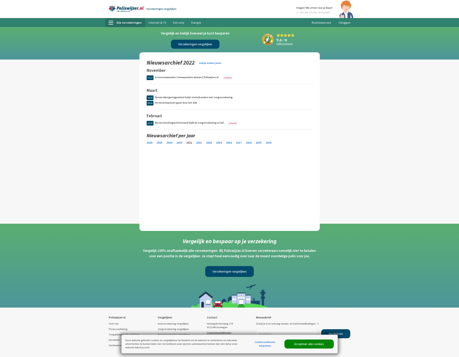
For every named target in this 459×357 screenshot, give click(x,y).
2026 (149, 142)
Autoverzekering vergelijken (173, 323)
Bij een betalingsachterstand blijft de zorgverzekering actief (189, 122)
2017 (239, 142)
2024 (169, 142)
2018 (229, 142)
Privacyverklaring (118, 329)
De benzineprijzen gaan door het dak (176, 102)
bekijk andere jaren (210, 63)
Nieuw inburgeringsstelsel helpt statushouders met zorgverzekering (193, 97)
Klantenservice (321, 23)
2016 (249, 142)
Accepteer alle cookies (309, 344)
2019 (219, 142)
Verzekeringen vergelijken (195, 44)
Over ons (114, 323)
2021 (199, 142)
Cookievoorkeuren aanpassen (264, 343)
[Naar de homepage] (127, 9)
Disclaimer (114, 340)
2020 (209, 142)
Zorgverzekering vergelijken (173, 329)
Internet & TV (157, 23)
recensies (284, 44)
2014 (268, 142)
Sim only (178, 23)
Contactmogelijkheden (219, 332)
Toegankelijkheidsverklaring (124, 334)
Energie (196, 23)
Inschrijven (336, 334)
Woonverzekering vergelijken (174, 334)
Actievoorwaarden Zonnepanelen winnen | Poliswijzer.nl (187, 77)
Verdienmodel (116, 345)
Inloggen (344, 23)
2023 (179, 142)
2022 (189, 142)
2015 (259, 142)
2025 (159, 142)
